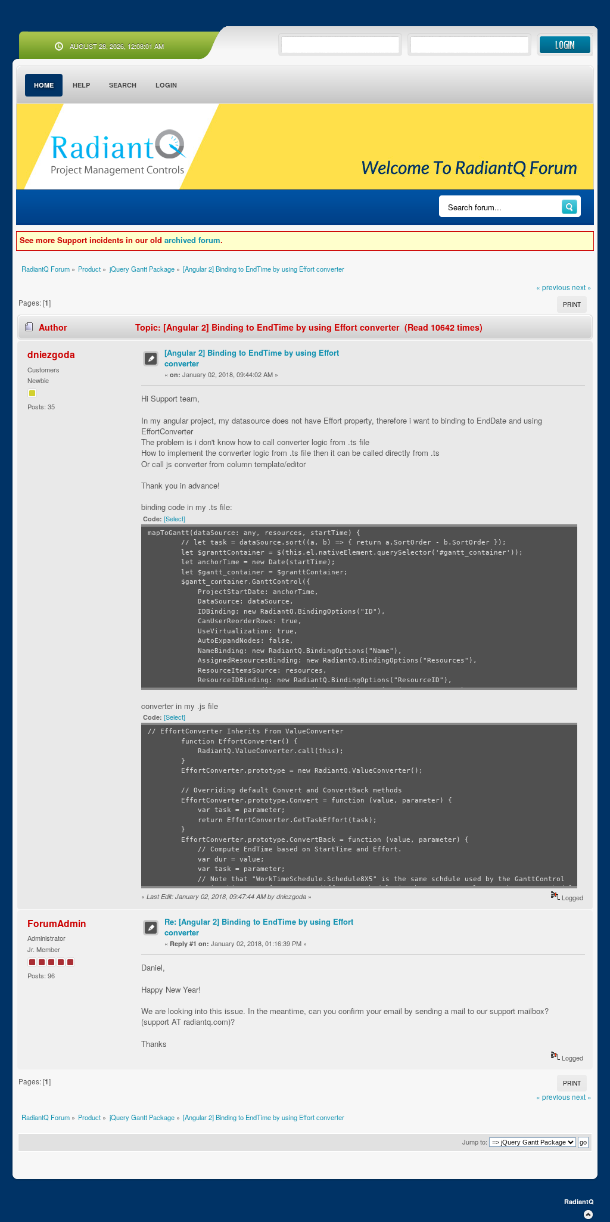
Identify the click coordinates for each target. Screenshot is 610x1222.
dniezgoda (51, 354)
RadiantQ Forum (118, 153)
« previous (553, 287)
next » (582, 287)
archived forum (192, 239)
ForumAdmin (56, 923)
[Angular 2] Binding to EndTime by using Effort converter (251, 358)
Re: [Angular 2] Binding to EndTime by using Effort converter (258, 927)
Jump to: (474, 1141)
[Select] (174, 518)
